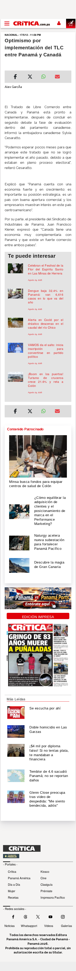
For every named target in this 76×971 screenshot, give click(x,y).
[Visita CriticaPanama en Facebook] (13, 916)
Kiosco (45, 871)
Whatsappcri (29, 926)
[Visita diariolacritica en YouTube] (50, 916)
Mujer (11, 891)
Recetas (13, 897)
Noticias (9, 926)
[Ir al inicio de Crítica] (31, 23)
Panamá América (19, 878)
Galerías (66, 926)
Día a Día (14, 884)
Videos (48, 926)
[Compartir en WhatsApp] (45, 75)
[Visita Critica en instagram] (63, 916)
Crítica (12, 871)
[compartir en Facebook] (15, 77)
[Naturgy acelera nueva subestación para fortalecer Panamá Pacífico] (19, 542)
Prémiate (46, 891)
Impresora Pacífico (53, 897)
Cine (43, 878)
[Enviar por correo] (57, 77)
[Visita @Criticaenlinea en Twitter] (25, 916)
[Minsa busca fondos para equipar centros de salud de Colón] (38, 456)
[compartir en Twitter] (30, 77)
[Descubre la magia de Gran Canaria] (19, 565)
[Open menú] (7, 23)
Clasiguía (46, 884)
